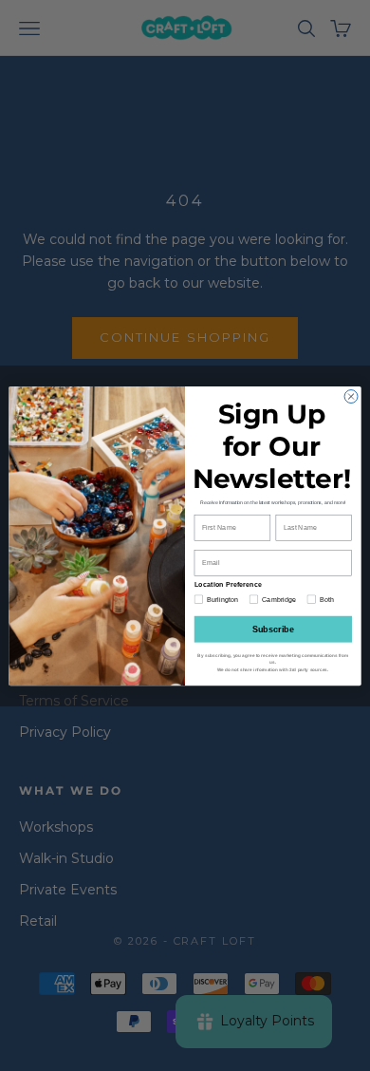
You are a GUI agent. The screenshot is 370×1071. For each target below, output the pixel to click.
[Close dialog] (351, 396)
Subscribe (273, 628)
